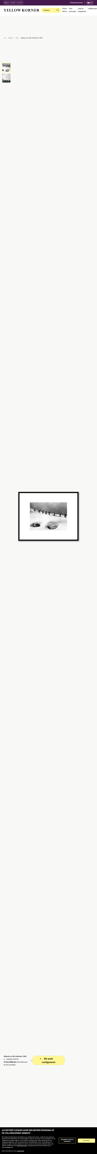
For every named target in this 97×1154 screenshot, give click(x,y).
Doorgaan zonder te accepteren (67, 1140)
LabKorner (92, 9)
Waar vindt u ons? (13, 3)
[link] (21, 10)
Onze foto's (64, 10)
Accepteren (86, 1140)
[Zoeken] (58, 10)
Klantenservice (76, 3)
